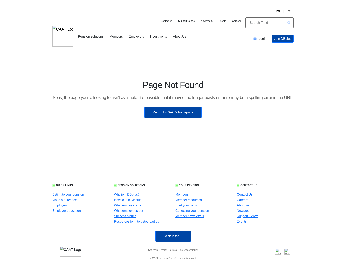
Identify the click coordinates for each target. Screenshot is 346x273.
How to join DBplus (127, 200)
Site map (153, 250)
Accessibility (191, 250)
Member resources (188, 200)
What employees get (128, 210)
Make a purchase (64, 200)
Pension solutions (91, 36)
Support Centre (186, 21)
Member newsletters (189, 216)
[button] (289, 22)
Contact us (166, 21)
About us (243, 205)
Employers (136, 36)
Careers (236, 21)
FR (289, 11)
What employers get (128, 205)
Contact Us (245, 194)
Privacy (163, 250)
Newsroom (207, 21)
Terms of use (176, 250)
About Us (179, 36)
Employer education (66, 210)
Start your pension (188, 205)
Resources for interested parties (136, 221)
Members (116, 36)
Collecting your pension (192, 210)
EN (278, 11)
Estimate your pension (68, 194)
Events (222, 21)
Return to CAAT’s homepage (173, 112)
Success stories (125, 216)
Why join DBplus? (127, 194)
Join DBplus (282, 38)
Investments (158, 36)
